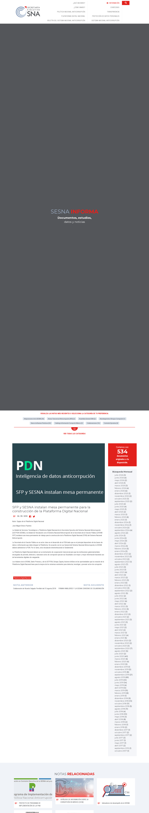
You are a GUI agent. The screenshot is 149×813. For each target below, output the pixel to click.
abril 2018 (119, 719)
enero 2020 (120, 664)
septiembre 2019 (122, 675)
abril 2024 (119, 543)
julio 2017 (119, 738)
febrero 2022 (120, 609)
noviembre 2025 (122, 496)
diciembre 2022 (121, 585)
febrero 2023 (120, 580)
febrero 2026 (120, 488)
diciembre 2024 (121, 522)
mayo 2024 (119, 541)
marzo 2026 (120, 486)
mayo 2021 (119, 627)
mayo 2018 (119, 717)
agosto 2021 (120, 622)
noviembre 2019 (122, 669)
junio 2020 (119, 656)
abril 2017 (119, 746)
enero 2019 (119, 696)
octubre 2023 (121, 559)
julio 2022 (119, 596)
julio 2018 (119, 711)
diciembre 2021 (121, 614)
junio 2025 (119, 507)
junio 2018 (119, 714)
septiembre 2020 (122, 648)
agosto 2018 (120, 709)
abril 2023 (119, 575)
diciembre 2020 (121, 641)
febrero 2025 (120, 517)
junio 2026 (119, 478)
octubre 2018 (120, 704)
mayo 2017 (119, 743)
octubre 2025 (121, 499)
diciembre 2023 (121, 554)
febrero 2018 (120, 725)
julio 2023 (119, 567)
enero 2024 (120, 551)
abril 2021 (119, 630)
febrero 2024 (120, 549)
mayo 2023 (119, 572)
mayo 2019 (119, 685)
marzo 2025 (120, 514)
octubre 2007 (121, 751)
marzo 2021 (120, 633)
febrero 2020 (120, 662)
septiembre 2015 (122, 748)
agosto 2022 (120, 593)
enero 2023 (120, 583)
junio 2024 (119, 538)
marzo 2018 (120, 722)
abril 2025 (119, 512)
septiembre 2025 (122, 501)
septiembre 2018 (122, 706)
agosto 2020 (120, 651)
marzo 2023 (120, 578)
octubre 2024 (121, 528)
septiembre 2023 (122, 562)
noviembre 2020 (122, 643)
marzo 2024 (120, 546)
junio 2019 (119, 683)
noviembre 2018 (122, 701)
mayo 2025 (119, 509)
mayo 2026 (119, 480)
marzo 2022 (120, 606)
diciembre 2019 (121, 667)
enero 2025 (120, 520)
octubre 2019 (120, 672)
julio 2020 (119, 654)
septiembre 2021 (122, 620)
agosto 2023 (120, 564)
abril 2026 (119, 483)
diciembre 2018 (121, 698)
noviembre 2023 (122, 556)
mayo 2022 (119, 601)
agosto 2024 (120, 533)
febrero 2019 (120, 693)
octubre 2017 (120, 732)
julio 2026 (119, 475)
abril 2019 (119, 688)
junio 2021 (119, 625)
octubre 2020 (121, 646)
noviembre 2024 (122, 525)
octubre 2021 (120, 617)
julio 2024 (119, 535)
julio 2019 (119, 680)
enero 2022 (120, 612)
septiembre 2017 (122, 735)
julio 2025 (119, 504)
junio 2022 (119, 599)
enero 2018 (119, 727)
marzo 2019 (120, 690)
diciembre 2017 (121, 730)
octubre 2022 (121, 588)
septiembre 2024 (122, 530)
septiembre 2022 (122, 591)
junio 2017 (119, 740)
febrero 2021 (120, 635)
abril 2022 (119, 604)
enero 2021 (119, 638)
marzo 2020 (120, 659)
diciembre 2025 (121, 493)
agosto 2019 (120, 677)
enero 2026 (120, 491)
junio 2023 (119, 570)
